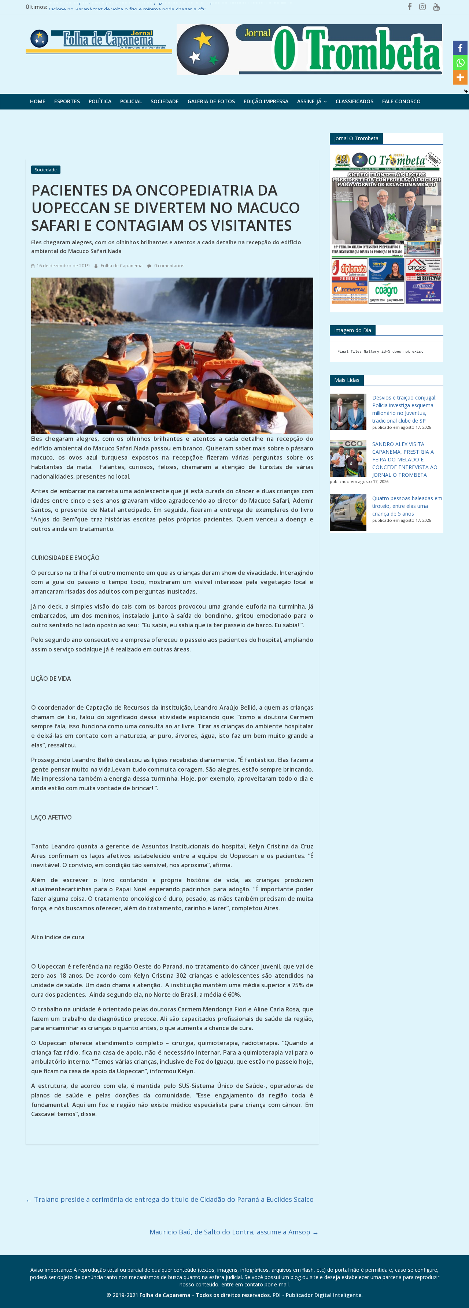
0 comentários (168, 266)
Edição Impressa (266, 101)
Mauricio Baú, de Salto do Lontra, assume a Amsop (234, 1231)
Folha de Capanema (122, 266)
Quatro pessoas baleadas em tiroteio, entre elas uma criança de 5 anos (407, 506)
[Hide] (466, 91)
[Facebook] (460, 48)
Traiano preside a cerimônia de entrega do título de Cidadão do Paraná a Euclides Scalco (170, 1199)
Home (37, 101)
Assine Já (309, 101)
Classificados (354, 101)
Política (100, 101)
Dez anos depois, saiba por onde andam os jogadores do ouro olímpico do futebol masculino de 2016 (170, 6)
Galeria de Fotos (211, 101)
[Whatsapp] (460, 62)
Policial (131, 101)
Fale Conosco (401, 101)
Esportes (67, 101)
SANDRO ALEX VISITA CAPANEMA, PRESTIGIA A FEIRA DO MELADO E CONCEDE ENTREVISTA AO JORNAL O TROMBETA (404, 459)
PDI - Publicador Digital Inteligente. (318, 1295)
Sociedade (165, 101)
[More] (460, 77)
